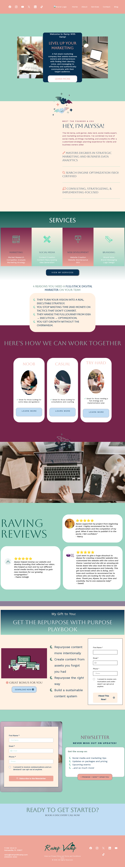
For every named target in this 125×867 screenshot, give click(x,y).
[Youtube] (22, 7)
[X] (29, 7)
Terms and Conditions (73, 856)
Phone (96, 669)
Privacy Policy (56, 856)
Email (95, 658)
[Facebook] (10, 7)
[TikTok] (41, 7)
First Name (98, 647)
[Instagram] (16, 7)
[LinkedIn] (35, 7)
